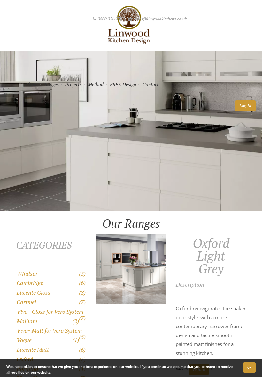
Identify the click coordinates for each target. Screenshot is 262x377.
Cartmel (26, 302)
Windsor (27, 273)
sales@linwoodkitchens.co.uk (160, 19)
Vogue (24, 340)
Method (96, 84)
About (32, 84)
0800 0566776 (110, 19)
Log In (245, 106)
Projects (73, 84)
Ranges (51, 84)
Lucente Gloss (33, 292)
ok (249, 367)
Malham (27, 321)
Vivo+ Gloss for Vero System (50, 311)
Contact (150, 84)
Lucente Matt (33, 349)
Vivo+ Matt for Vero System (49, 330)
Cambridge (30, 283)
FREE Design (123, 84)
